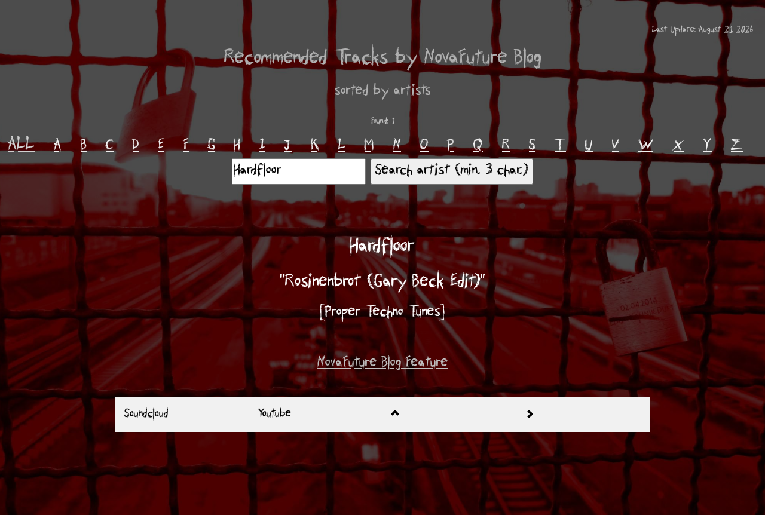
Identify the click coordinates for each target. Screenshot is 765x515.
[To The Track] (583, 414)
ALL (21, 145)
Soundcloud (146, 414)
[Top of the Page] (449, 414)
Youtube (274, 414)
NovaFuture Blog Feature (382, 363)
